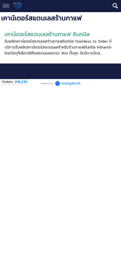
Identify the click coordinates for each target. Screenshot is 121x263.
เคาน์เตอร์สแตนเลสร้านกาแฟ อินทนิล (47, 34)
